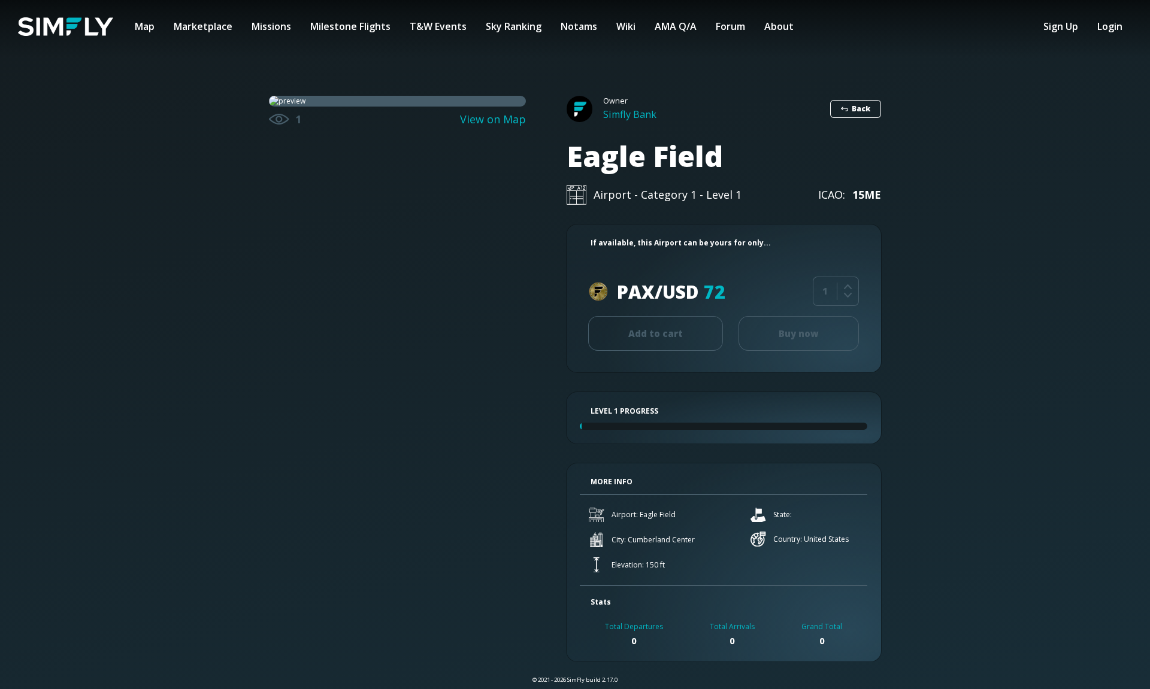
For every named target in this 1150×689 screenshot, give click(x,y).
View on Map (493, 119)
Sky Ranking (513, 26)
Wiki (625, 26)
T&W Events (438, 26)
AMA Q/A (676, 26)
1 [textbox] (825, 291)
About (779, 26)
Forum (730, 26)
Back (861, 109)
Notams (579, 26)
